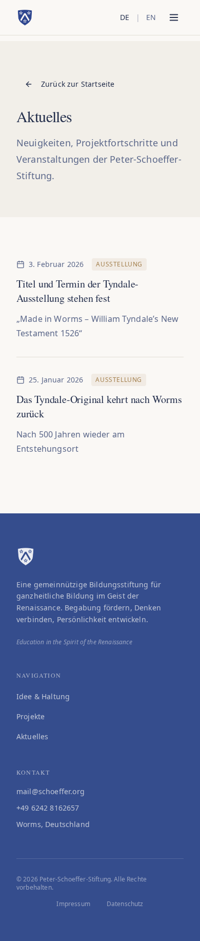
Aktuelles (32, 736)
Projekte (30, 716)
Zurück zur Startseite (77, 84)
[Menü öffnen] (174, 17)
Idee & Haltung (43, 696)
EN (151, 17)
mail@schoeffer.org (50, 791)
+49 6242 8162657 (47, 808)
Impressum (73, 904)
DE (124, 17)
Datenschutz (125, 904)
